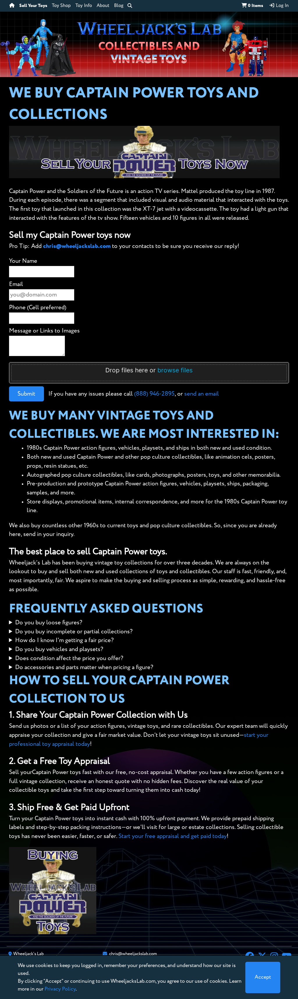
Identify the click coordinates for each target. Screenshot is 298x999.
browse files (175, 370)
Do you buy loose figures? (48, 623)
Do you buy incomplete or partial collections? (74, 632)
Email (16, 284)
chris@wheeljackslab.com (77, 246)
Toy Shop (61, 5)
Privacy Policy (60, 989)
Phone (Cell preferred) (37, 308)
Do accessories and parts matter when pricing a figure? (84, 667)
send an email (201, 394)
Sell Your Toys (33, 5)
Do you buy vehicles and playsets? (59, 649)
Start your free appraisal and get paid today (172, 836)
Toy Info (83, 5)
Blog (118, 5)
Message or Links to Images (44, 331)
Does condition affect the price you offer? (69, 658)
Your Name (23, 261)
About (103, 5)
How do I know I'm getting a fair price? (64, 640)
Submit (26, 394)
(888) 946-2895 (154, 394)
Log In (282, 5)
